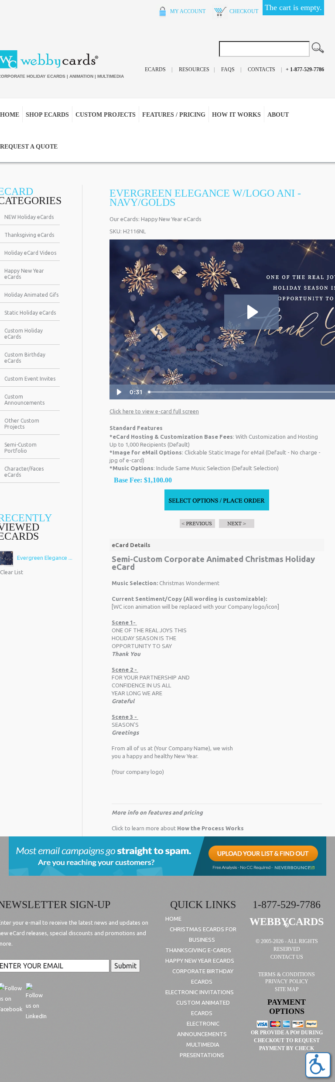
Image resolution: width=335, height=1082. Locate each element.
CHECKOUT (243, 11)
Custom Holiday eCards (23, 334)
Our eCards (123, 219)
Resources (194, 69)
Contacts (261, 69)
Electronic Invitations (199, 992)
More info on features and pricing (157, 812)
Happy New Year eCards (24, 274)
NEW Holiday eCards (29, 217)
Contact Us (286, 957)
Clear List (11, 572)
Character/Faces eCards (24, 472)
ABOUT (278, 114)
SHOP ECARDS (47, 114)
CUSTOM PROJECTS (105, 114)
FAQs (228, 69)
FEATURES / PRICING (173, 114)
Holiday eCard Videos (30, 253)
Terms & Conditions (286, 974)
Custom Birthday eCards (24, 358)
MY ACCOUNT (187, 11)
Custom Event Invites (29, 378)
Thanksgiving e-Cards (198, 950)
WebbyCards (287, 921)
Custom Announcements (24, 400)
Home (173, 919)
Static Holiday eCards (30, 313)
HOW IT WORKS (236, 114)
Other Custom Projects (21, 424)
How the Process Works (210, 828)
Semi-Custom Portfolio (20, 448)
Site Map (287, 989)
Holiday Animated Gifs (31, 295)
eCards (155, 69)
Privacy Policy (286, 981)
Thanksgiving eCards (29, 235)
